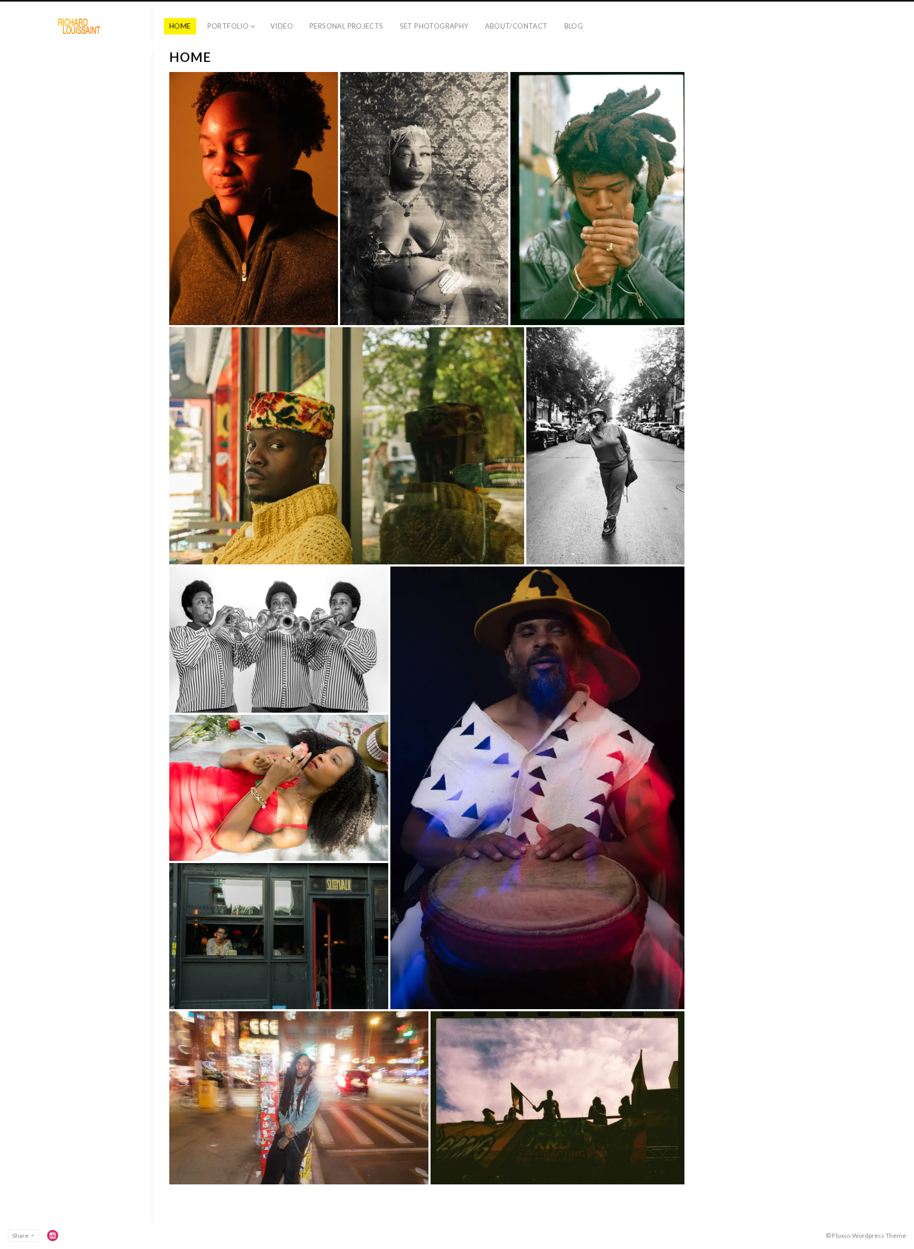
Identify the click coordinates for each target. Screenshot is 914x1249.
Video (281, 26)
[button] (253, 198)
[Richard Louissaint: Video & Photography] (80, 26)
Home (180, 26)
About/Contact (516, 26)
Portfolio (228, 26)
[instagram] (53, 1235)
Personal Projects (346, 26)
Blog (573, 26)
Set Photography (434, 26)
